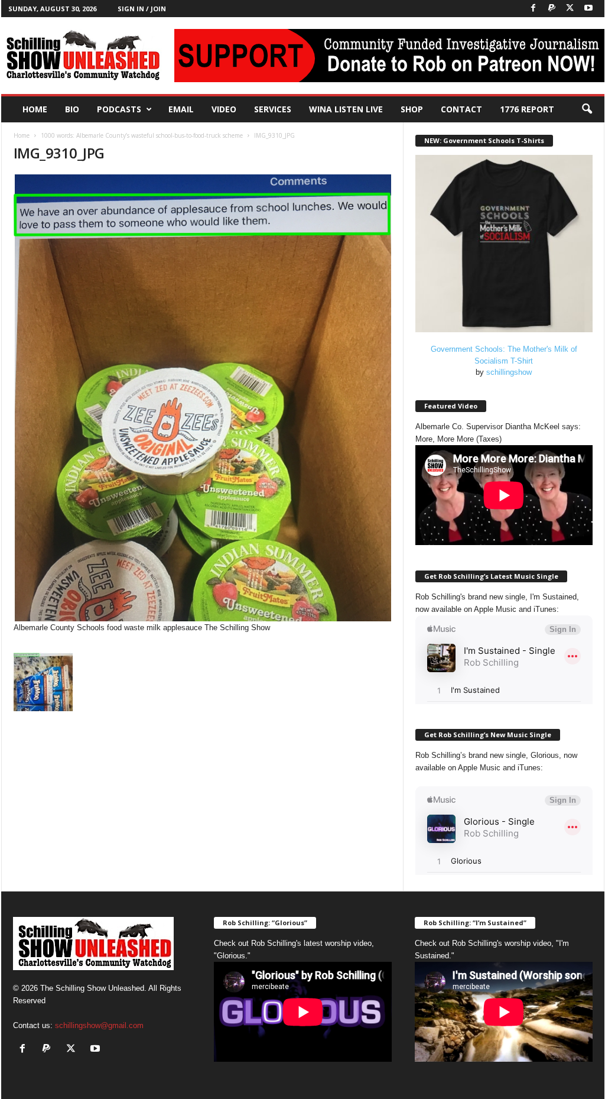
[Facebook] (533, 8)
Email (181, 109)
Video (224, 109)
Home (34, 109)
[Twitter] (570, 8)
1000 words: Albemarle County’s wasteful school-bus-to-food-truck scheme (142, 135)
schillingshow (509, 372)
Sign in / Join (142, 8)
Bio (72, 109)
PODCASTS (119, 109)
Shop (412, 109)
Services (272, 109)
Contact (461, 109)
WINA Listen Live (346, 109)
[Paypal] (552, 8)
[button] (587, 109)
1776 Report (527, 109)
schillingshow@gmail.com (99, 1025)
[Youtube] (588, 8)
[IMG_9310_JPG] (203, 397)
